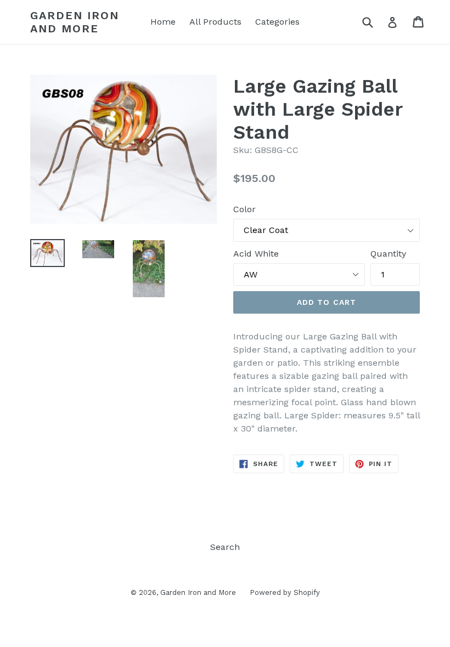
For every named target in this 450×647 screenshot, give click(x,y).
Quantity (388, 253)
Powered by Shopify (285, 592)
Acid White (256, 253)
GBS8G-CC (277, 150)
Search (225, 547)
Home (163, 21)
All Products (215, 21)
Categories (277, 21)
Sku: (242, 150)
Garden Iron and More (74, 22)
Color (244, 209)
